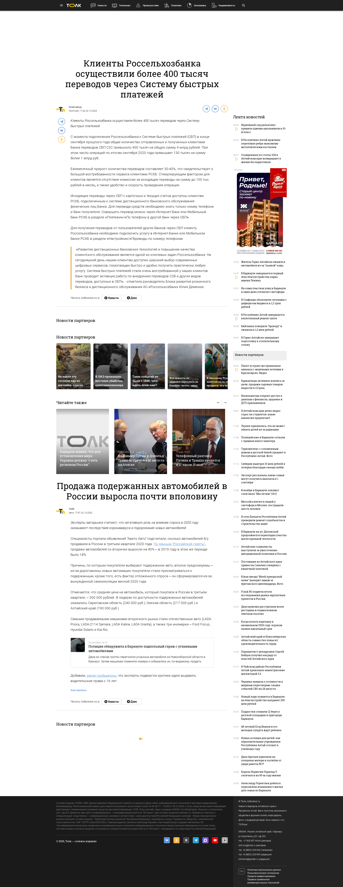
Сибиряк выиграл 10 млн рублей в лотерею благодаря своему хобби (263, 465)
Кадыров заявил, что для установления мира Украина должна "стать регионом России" (80, 458)
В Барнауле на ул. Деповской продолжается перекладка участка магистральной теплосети (264, 535)
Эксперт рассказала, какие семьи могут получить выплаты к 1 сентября (262, 478)
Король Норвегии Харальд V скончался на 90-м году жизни (261, 773)
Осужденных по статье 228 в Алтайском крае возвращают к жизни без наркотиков (261, 158)
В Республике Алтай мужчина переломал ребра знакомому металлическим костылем (260, 143)
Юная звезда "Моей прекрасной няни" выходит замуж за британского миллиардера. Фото (262, 580)
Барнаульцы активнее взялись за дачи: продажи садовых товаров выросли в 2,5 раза (263, 384)
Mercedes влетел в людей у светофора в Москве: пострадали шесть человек (262, 505)
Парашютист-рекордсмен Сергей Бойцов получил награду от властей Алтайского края (262, 655)
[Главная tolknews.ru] (74, 5)
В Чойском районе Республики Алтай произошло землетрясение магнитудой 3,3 (263, 670)
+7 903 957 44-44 (252, 841)
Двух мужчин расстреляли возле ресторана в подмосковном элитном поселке (262, 610)
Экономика (200, 5)
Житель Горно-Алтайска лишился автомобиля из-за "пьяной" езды (263, 263)
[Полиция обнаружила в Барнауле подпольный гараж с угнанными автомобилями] (78, 652)
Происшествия (151, 5)
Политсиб (74, 111)
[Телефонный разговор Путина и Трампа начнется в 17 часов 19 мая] (198, 441)
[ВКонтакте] (215, 109)
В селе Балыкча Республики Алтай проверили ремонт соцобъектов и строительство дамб (263, 520)
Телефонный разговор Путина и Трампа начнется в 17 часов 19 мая (198, 460)
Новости (102, 5)
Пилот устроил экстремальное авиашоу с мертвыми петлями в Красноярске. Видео (262, 369)
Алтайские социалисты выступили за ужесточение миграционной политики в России (264, 550)
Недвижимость (226, 5)
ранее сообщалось (101, 675)
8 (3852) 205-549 (251, 854)
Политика (176, 5)
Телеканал (124, 5)
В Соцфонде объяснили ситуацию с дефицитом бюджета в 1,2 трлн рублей (264, 303)
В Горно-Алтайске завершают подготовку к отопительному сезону (260, 341)
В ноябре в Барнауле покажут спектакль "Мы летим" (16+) (260, 491)
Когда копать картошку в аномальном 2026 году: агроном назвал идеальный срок (261, 625)
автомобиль (79, 690)
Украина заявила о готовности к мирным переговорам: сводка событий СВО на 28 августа (262, 685)
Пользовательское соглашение (263, 873)
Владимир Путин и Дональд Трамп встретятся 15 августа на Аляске (141, 460)
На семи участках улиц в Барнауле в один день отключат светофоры (263, 290)
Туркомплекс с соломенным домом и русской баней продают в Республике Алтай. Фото (263, 452)
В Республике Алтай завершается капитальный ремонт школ (263, 316)
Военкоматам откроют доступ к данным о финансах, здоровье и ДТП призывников (261, 399)
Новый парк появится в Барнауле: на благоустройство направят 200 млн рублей (263, 700)
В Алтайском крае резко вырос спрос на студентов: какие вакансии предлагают (261, 414)
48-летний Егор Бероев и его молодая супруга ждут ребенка (261, 728)
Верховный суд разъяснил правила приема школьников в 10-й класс (263, 128)
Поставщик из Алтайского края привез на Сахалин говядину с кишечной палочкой (261, 565)
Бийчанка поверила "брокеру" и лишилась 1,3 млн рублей (261, 327)
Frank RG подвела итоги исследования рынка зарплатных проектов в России (263, 595)
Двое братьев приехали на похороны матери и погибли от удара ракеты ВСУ (261, 760)
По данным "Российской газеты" (179, 544)
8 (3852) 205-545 (251, 850)
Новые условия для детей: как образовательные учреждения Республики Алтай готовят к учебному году (260, 743)
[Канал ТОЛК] (131, 298)
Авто (71, 513)
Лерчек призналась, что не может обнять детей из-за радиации (263, 427)
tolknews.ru (253, 801)
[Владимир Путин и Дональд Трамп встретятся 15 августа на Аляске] (140, 441)
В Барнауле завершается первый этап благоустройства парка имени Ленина (262, 277)
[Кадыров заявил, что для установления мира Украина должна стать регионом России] (82, 441)
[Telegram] (206, 109)
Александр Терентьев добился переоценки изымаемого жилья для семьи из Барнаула (262, 786)
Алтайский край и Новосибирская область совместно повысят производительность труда (263, 640)
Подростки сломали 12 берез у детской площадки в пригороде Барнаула (261, 715)
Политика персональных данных (264, 870)
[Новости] (111, 298)
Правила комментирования (261, 876)
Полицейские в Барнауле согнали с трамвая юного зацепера (263, 439)
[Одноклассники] (224, 109)
